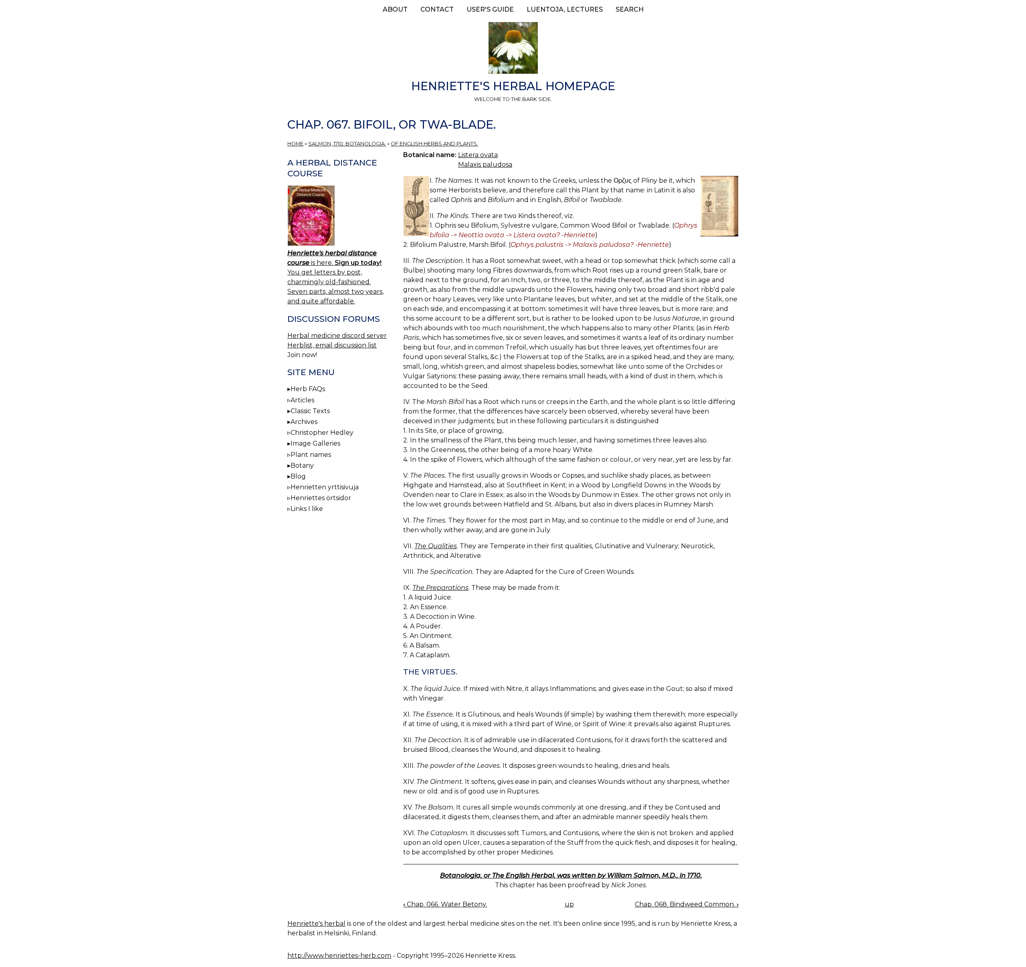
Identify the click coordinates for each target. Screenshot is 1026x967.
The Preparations (440, 588)
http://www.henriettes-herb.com (339, 955)
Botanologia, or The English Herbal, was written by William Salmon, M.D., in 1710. (571, 875)
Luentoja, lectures (565, 9)
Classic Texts (310, 411)
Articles (302, 400)
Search (630, 9)
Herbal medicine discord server (337, 335)
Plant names (311, 454)
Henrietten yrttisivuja (325, 487)
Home (295, 144)
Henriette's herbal (316, 923)
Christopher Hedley (322, 432)
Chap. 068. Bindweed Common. (687, 904)
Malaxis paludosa (485, 164)
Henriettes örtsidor (321, 498)
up (569, 904)
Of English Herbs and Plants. (434, 144)
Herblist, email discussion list (332, 345)
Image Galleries (315, 443)
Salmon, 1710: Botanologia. (347, 144)
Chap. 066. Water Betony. (445, 904)
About (395, 9)
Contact (437, 9)
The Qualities (435, 546)
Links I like (307, 509)
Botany (302, 465)
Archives (304, 422)
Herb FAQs (308, 389)
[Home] (513, 49)
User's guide (490, 9)
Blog (298, 476)
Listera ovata (478, 155)
